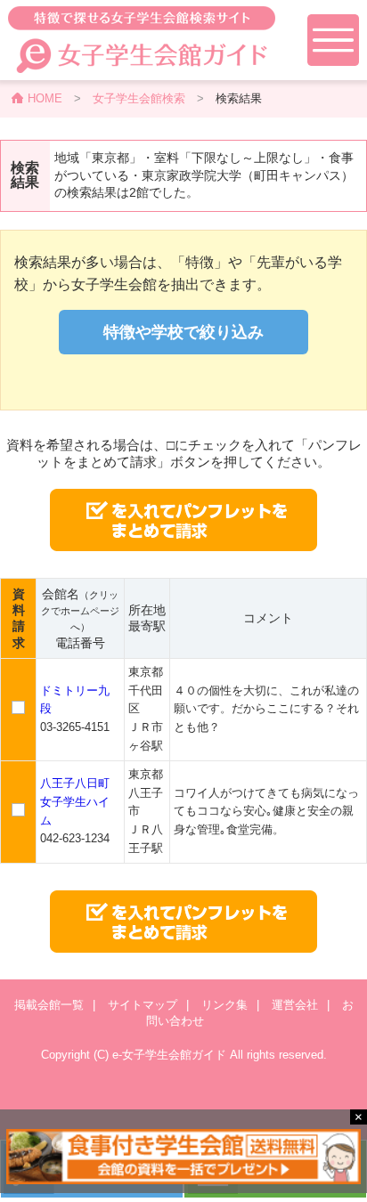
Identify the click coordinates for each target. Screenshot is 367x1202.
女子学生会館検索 (139, 98)
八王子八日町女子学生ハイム (75, 801)
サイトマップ (142, 1004)
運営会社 (295, 1004)
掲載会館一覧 (49, 1004)
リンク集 (224, 1004)
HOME (45, 98)
